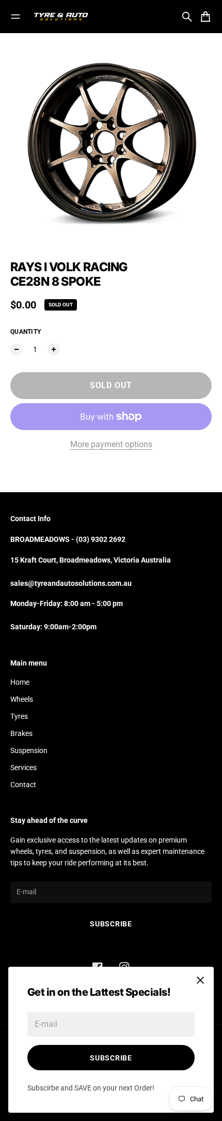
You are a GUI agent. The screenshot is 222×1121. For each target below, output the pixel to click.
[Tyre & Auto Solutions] (61, 16)
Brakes (21, 733)
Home (19, 682)
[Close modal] (200, 980)
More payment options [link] (111, 444)
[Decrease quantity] (16, 349)
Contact (23, 784)
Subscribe (111, 1058)
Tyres (19, 716)
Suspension (28, 750)
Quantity (25, 331)
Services (23, 767)
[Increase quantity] (53, 349)
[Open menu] (15, 16)
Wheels (21, 699)
